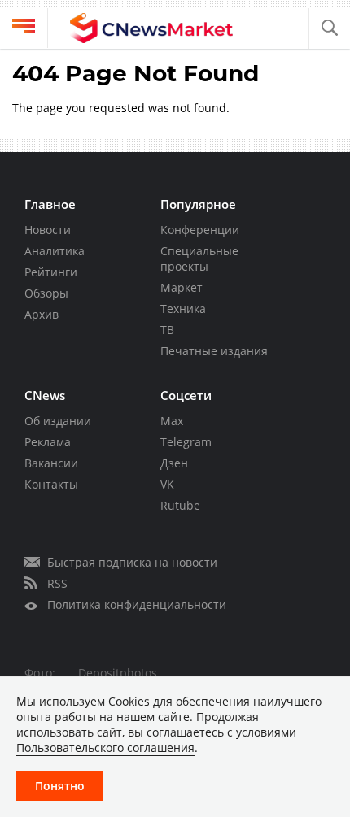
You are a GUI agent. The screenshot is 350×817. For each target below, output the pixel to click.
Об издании (57, 420)
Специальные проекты (199, 258)
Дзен (174, 463)
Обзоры (46, 293)
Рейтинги (50, 272)
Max (171, 420)
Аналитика (54, 251)
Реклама (47, 442)
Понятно (60, 785)
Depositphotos (117, 672)
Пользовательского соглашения (105, 747)
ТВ (167, 329)
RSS (57, 583)
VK (167, 484)
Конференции (199, 229)
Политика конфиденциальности (136, 604)
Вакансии (51, 463)
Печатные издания (214, 351)
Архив (41, 314)
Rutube (180, 505)
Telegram (186, 442)
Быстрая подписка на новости (132, 562)
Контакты (51, 484)
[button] (329, 28)
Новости (47, 229)
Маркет (181, 287)
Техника (183, 308)
